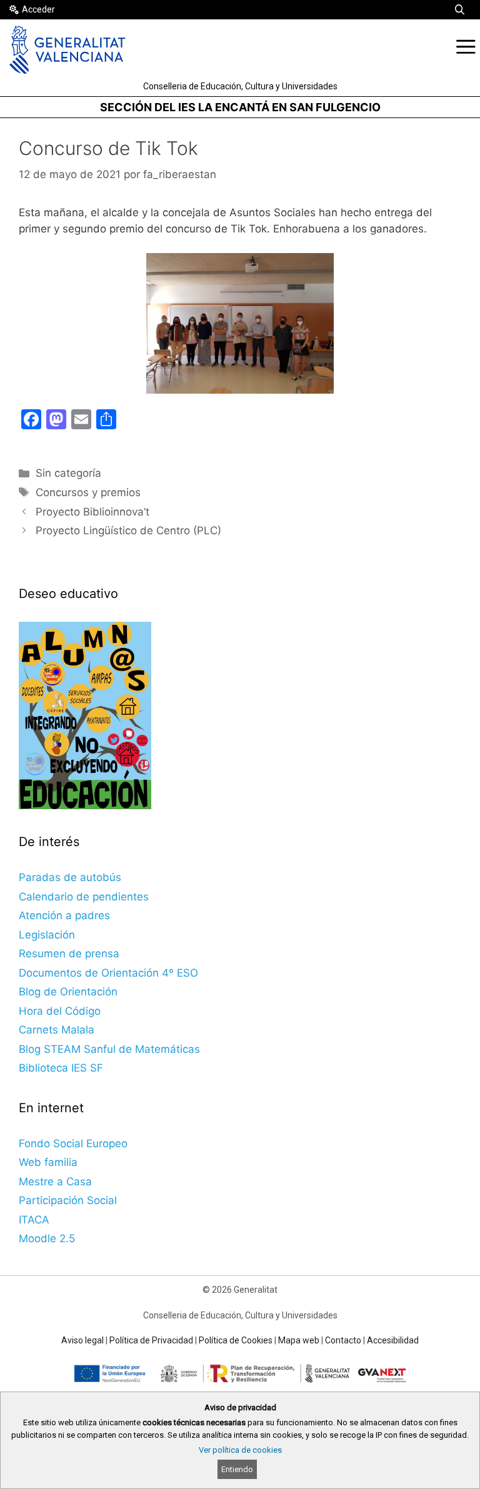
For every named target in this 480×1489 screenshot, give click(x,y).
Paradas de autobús (70, 877)
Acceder (38, 9)
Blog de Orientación (68, 991)
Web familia (48, 1162)
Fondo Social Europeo (73, 1143)
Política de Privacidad (151, 1340)
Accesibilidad (393, 1340)
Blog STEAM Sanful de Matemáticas (109, 1049)
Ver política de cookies (240, 1450)
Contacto (343, 1340)
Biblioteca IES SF (61, 1068)
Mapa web (298, 1340)
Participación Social (68, 1200)
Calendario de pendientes (84, 896)
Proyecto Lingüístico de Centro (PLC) (128, 530)
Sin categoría (68, 473)
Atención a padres (64, 915)
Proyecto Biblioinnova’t (92, 511)
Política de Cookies (235, 1340)
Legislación (47, 935)
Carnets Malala (56, 1029)
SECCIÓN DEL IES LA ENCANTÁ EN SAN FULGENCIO (240, 107)
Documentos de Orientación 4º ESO (108, 973)
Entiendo (237, 1469)
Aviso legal (82, 1340)
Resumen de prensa (69, 953)
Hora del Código (60, 1011)
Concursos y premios (88, 492)
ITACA (34, 1219)
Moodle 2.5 (47, 1238)
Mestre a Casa (55, 1181)
